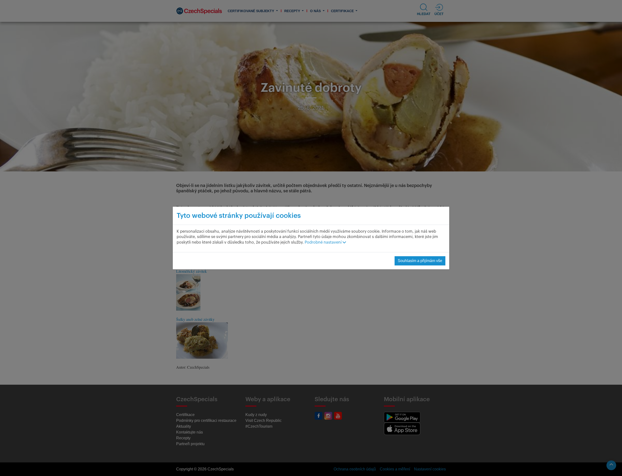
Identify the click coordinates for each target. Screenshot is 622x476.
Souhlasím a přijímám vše (420, 261)
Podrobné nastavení (324, 242)
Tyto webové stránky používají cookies (239, 215)
